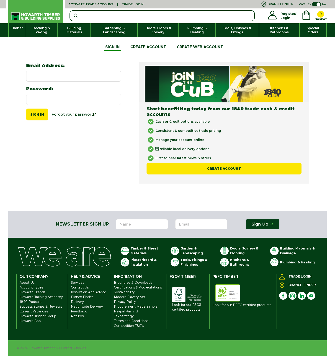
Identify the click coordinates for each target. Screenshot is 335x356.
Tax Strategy (124, 316)
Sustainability (124, 292)
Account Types (31, 287)
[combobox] (162, 15)
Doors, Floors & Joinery (158, 30)
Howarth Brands (32, 292)
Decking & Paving (41, 30)
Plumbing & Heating (197, 30)
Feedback (79, 311)
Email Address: (45, 65)
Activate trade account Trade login (106, 4)
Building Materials (74, 30)
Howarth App (30, 321)
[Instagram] (292, 296)
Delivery (77, 302)
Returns (77, 316)
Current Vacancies (34, 311)
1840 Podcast (31, 302)
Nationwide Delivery (87, 306)
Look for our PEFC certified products (242, 305)
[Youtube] (311, 296)
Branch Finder (82, 297)
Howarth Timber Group (38, 316)
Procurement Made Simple (135, 306)
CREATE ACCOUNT (148, 47)
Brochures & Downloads (133, 283)
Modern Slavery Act (129, 297)
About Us (27, 283)
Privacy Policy (125, 302)
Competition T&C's (129, 326)
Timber (17, 28)
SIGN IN (112, 47)
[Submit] (75, 16)
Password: (39, 88)
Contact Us (80, 287)
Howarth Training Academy (41, 297)
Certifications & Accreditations (138, 287)
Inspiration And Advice (88, 292)
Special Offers (313, 30)
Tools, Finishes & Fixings (237, 30)
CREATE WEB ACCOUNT (200, 47)
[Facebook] (283, 296)
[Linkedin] (302, 296)
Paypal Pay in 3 (126, 311)
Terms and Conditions (131, 321)
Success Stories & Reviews (41, 306)
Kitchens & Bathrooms (279, 30)
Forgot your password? (74, 114)
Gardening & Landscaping (114, 30)
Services (77, 283)
